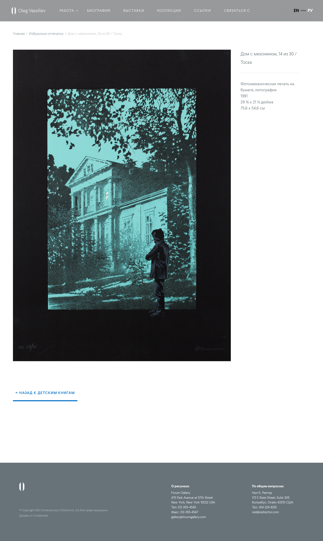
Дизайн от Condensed (33, 516)
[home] (28, 10)
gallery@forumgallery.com (188, 517)
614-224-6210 (268, 507)
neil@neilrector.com (265, 512)
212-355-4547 (189, 512)
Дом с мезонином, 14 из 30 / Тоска (95, 33)
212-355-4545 (187, 507)
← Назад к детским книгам (45, 392)
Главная (19, 33)
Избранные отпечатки (46, 33)
